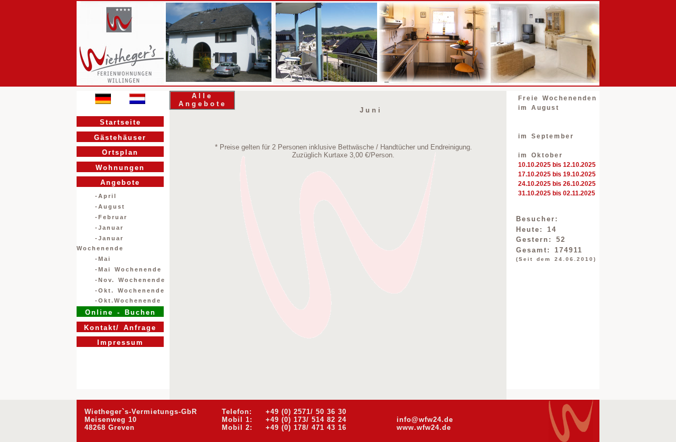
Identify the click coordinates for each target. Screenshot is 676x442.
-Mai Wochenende (128, 269)
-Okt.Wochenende (128, 300)
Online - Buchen (120, 312)
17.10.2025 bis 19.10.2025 (557, 174)
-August (110, 206)
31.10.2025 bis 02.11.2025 (556, 193)
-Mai (103, 259)
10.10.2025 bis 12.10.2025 (557, 164)
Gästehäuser (120, 138)
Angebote (120, 182)
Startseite (120, 122)
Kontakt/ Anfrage (120, 328)
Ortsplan (120, 152)
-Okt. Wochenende (130, 290)
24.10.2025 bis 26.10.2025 (557, 183)
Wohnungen (120, 168)
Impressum (120, 342)
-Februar (111, 217)
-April (106, 196)
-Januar (109, 227)
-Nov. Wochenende (130, 280)
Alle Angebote (203, 100)
